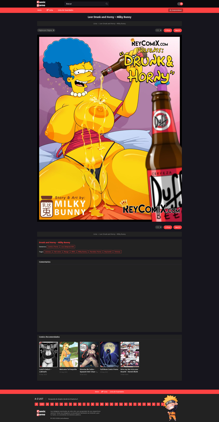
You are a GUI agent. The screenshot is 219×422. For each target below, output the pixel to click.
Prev (168, 30)
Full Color (57, 252)
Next (177, 30)
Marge (66, 252)
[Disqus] (109, 297)
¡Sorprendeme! (176, 10)
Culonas (48, 252)
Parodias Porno (95, 252)
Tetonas (117, 252)
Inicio (97, 392)
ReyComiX (108, 252)
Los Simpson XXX (67, 247)
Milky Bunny (82, 252)
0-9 (42, 404)
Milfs (73, 252)
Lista (105, 392)
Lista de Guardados (117, 392)
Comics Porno (53, 247)
